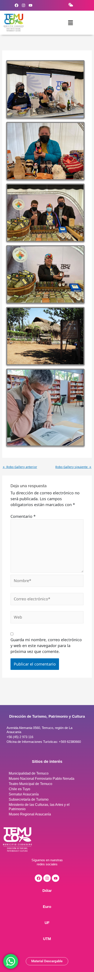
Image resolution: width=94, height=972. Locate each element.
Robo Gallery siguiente (73, 467)
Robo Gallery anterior (20, 467)
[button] (70, 22)
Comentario (23, 516)
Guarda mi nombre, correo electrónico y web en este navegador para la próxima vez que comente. (46, 645)
